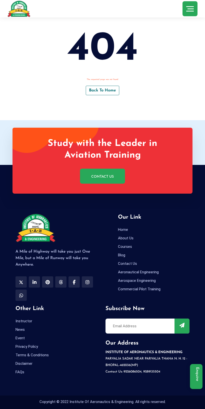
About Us (126, 238)
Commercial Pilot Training (139, 289)
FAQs (20, 372)
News (20, 329)
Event (20, 338)
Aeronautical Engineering (138, 272)
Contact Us (102, 177)
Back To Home (102, 90)
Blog (121, 255)
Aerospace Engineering (137, 280)
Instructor (24, 321)
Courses (125, 246)
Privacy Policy (27, 346)
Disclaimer (24, 363)
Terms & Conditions (32, 355)
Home (123, 229)
